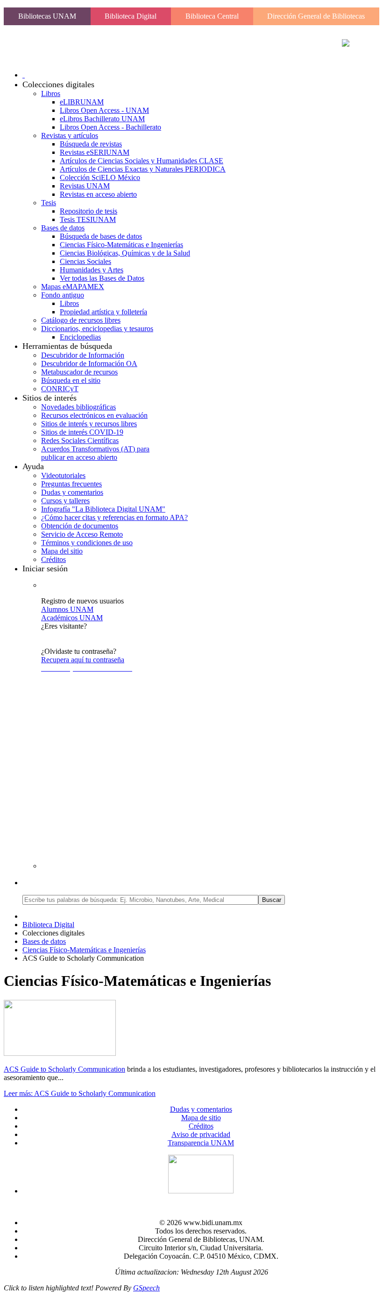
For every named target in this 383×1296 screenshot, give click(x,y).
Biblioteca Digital (130, 16)
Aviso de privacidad (200, 1134)
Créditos (201, 1126)
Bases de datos (44, 941)
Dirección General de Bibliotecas (316, 16)
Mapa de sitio (201, 1118)
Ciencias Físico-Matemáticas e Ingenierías (84, 950)
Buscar (271, 899)
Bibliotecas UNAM (47, 16)
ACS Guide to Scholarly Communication (64, 1069)
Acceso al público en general (83, 634)
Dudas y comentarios (201, 1109)
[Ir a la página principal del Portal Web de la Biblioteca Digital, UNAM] (345, 44)
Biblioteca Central (212, 16)
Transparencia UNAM (201, 1143)
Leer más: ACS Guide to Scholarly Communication (80, 1093)
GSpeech (146, 1288)
